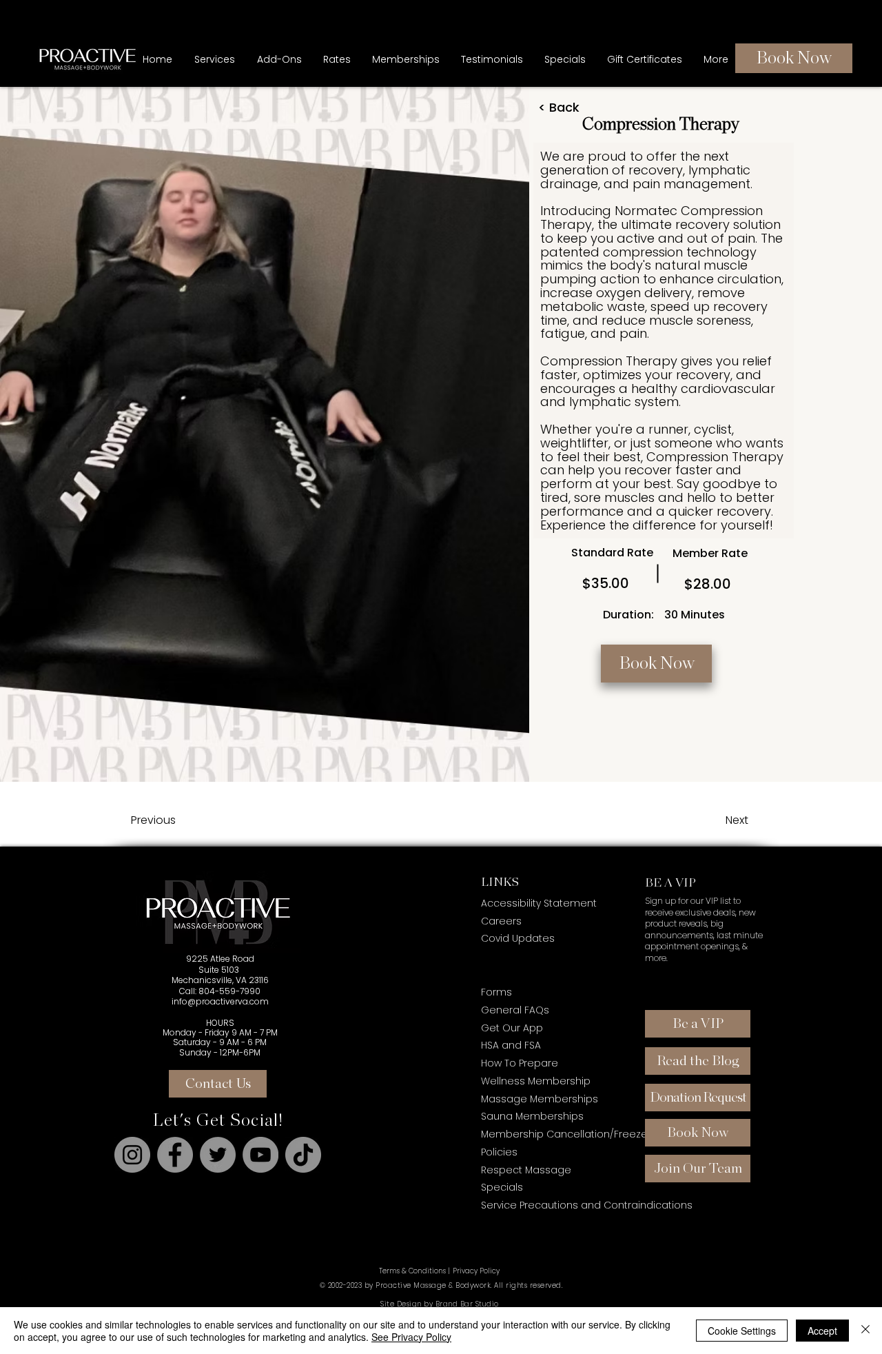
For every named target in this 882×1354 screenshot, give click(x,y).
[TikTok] (303, 1155)
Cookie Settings (742, 1330)
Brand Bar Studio (467, 1304)
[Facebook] (175, 1155)
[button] (405, 59)
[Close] (865, 1330)
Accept (822, 1330)
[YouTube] (260, 1155)
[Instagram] (132, 1155)
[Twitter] (218, 1155)
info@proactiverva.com (220, 1001)
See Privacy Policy (411, 1337)
